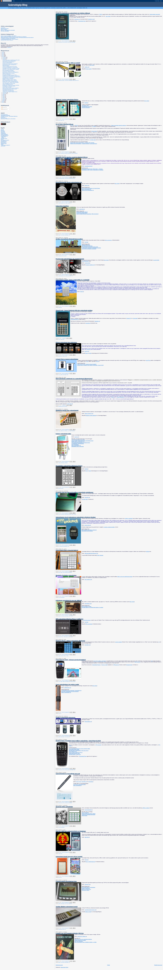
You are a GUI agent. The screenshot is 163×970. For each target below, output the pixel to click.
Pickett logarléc (88, 68)
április (4, 97)
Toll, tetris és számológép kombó (79, 784)
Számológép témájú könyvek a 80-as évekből (69, 856)
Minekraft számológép (86, 244)
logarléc (63, 80)
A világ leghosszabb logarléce (81, 212)
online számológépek (61, 597)
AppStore (86, 102)
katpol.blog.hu (81, 209)
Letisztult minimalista (86, 107)
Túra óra (2, 129)
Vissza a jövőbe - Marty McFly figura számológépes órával (82, 440)
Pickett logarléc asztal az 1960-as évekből (68, 63)
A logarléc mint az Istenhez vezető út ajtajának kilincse (72, 157)
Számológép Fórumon (96, 664)
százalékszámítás (4, 141)
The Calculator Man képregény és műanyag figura (81, 442)
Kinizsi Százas (3, 142)
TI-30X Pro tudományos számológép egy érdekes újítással (73, 13)
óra (72, 275)
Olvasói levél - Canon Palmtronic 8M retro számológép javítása (74, 310)
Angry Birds (3, 131)
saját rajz (73, 178)
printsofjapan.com (88, 603)
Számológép (3, 27)
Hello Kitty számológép (5, 31)
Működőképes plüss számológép (78, 446)
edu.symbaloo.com (88, 579)
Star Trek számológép (79, 941)
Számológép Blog (17, 5)
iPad (63, 120)
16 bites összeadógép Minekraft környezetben (69, 239)
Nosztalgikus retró (85, 105)
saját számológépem (75, 153)
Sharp (112, 397)
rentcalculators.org (88, 721)
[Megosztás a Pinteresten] (75, 41)
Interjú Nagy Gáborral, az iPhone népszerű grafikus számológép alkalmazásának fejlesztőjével (17, 37)
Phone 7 (62, 636)
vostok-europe (87, 262)
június (4, 95)
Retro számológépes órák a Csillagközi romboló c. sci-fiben (85, 942)
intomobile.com (87, 644)
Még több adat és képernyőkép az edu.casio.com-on (78, 750)
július (3, 94)
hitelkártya (65, 430)
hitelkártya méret (4, 143)
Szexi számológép (85, 812)
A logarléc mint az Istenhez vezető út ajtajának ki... (10, 63)
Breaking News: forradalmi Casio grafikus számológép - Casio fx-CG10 (90, 365)
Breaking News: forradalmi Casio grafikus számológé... (11, 85)
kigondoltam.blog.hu (88, 166)
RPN (65, 636)
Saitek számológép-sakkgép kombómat (118, 125)
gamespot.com (87, 884)
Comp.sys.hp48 (104, 664)
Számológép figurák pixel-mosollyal (78, 439)
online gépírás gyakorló (5, 140)
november (4, 58)
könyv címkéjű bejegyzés (90, 861)
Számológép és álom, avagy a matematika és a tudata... (11, 68)
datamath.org (97, 321)
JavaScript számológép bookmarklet (88, 814)
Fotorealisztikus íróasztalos (87, 106)
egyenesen (89, 349)
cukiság (59, 462)
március (4, 98)
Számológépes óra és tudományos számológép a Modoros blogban (76, 517)
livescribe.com (84, 781)
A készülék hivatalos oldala (74, 749)
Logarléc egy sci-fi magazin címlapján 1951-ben (70, 933)
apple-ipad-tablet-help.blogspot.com (91, 553)
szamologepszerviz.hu (75, 319)
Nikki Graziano (137, 661)
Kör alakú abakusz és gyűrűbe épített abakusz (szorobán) (92, 607)
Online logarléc (84, 815)
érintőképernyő (62, 153)
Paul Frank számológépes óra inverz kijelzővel (70, 691)
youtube (65, 255)
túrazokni (2, 130)
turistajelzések (3, 133)
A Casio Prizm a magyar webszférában (67, 359)
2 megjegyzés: (64, 405)
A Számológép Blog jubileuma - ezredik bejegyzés (9, 39)
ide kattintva (88, 323)
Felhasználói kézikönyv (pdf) (74, 753)
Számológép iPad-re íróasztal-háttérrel (67, 550)
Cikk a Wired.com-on (73, 751)
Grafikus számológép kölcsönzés (65, 717)
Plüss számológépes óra (76, 445)
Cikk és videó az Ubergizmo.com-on (75, 752)
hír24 (87, 361)
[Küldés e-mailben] (70, 41)
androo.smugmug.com (89, 413)
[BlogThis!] (71, 41)
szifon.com (87, 351)
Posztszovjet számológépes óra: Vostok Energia (91, 188)
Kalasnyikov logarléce (62, 206)
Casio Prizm (148, 360)
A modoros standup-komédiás (109, 527)
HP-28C (76, 125)
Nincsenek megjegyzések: (65, 40)
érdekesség (60, 80)
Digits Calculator (100, 555)
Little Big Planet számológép (87, 245)
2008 (3, 102)
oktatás (73, 80)
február (4, 99)
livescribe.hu (90, 781)
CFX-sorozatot (98, 744)
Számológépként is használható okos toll (68, 773)
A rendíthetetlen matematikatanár (78, 443)
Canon (59, 339)
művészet (66, 462)
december (4, 57)
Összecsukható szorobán (86, 606)
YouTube (86, 242)
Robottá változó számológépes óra (78, 441)
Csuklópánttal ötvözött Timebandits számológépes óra (71, 690)
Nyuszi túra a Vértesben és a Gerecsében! (8, 118)
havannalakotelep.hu (88, 809)
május (4, 96)
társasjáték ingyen (4, 138)
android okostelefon (4, 134)
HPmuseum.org (116, 664)
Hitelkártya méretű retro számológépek (67, 410)
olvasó (62, 339)
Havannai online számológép (64, 806)
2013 (3, 53)
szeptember (5, 92)
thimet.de (86, 859)
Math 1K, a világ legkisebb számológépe (8, 30)
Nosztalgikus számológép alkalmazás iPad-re (69, 465)
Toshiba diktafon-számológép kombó (67, 906)
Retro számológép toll (77, 785)
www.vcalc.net (70, 403)
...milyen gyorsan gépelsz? (5, 145)
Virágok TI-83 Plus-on (86, 888)
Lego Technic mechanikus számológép (89, 248)
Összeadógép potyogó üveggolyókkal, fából (90, 246)
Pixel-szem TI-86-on (85, 890)
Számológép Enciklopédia (5, 115)
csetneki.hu (9, 47)
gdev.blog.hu (87, 837)
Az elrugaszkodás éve (4, 135)
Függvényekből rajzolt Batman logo (66, 881)
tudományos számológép (63, 546)
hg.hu (80, 781)
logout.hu (82, 291)
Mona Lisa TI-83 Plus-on (86, 889)
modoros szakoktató (128, 518)
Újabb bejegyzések (59, 965)
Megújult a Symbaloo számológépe (66, 575)
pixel (65, 903)
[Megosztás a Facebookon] (73, 41)
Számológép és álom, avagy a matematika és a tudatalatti (92, 169)
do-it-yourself (62, 514)
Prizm (67, 374)
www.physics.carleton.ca (82, 936)
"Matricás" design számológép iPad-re (67, 99)
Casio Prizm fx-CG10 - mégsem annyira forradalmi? (86, 364)
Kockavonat (3, 117)
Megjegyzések (5, 109)
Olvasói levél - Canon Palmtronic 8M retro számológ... (11, 69)
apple (59, 120)
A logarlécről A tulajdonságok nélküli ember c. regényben (92, 168)
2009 (3, 101)
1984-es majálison (146, 807)
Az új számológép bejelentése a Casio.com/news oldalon (79, 748)
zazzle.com (76, 436)
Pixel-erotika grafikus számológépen (88, 887)
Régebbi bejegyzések (158, 965)
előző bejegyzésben (86, 620)
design (61, 120)
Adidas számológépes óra (66, 692)
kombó (63, 802)
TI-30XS (100, 14)
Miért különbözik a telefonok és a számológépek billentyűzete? (74, 378)
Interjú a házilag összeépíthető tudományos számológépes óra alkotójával (13, 36)
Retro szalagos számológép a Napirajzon (89, 529)
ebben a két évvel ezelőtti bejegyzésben (124, 576)
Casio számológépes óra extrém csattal (67, 684)
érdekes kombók (88, 911)
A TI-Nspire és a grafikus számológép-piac (8, 38)
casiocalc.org (87, 497)
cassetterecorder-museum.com (90, 909)
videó (63, 255)
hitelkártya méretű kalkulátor (91, 415)
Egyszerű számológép (5, 28)
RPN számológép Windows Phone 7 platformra (69, 619)
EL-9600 (94, 126)
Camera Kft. (129, 318)
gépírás (2, 144)
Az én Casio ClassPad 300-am (64, 124)
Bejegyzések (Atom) (64, 967)
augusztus (4, 93)
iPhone (86, 353)
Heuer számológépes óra (86, 189)
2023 (3, 52)
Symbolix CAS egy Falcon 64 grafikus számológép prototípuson (74, 492)
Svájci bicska (3, 132)
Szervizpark (135, 318)
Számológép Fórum (82, 21)
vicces (68, 546)
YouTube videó (93, 139)
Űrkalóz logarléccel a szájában (80, 940)
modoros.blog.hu (87, 525)
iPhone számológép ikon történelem (66, 342)
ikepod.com (87, 185)
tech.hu (97, 361)
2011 (3, 55)
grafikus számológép (68, 153)
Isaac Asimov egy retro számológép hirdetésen (83, 939)
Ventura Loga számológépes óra (88, 190)
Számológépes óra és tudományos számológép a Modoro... (12, 76)
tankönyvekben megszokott (155, 14)
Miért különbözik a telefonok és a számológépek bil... (11, 72)
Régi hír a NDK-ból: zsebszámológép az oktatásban (71, 831)
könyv (59, 877)
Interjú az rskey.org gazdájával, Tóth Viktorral (8, 35)
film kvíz (2, 139)
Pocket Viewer (94, 131)
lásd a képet (108, 16)
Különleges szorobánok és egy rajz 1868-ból (69, 600)
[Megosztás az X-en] (72, 41)
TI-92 (72, 125)
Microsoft (59, 636)
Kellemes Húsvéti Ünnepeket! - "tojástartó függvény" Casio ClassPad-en (83, 143)
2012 (3, 54)
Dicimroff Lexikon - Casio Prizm (75, 754)
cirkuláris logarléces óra (90, 264)
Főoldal (108, 965)
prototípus (69, 514)
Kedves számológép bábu (63, 433)
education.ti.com (91, 19)
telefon (66, 406)
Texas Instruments (120, 397)
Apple (90, 353)
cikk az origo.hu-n (108, 240)
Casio (59, 153)
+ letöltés (2, 137)
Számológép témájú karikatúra (87, 530)
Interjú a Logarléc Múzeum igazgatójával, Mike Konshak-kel (87, 213)
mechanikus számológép (68, 80)
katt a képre (92, 65)
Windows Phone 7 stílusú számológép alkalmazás (70, 640)
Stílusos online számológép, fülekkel (88, 813)
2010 (3, 56)
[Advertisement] (65, 52)
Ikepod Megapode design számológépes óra (69, 182)
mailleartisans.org (67, 687)
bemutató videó (129, 664)
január (4, 100)
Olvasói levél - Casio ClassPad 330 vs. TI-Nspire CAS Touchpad (82, 142)
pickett (76, 80)
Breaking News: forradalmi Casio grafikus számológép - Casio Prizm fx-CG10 (78, 740)
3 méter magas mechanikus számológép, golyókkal (91, 247)
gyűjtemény (62, 430)
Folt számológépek (75, 444)
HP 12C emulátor (4, 29)
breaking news (60, 769)
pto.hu (77, 781)
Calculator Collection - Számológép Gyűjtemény (9, 116)
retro (78, 80)
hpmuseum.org (77, 19)
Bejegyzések (4, 107)
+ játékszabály (3, 136)
